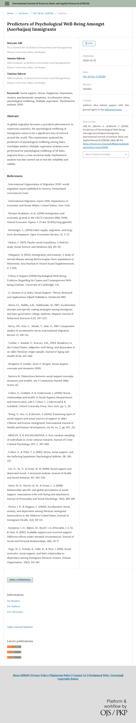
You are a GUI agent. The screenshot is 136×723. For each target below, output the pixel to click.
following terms (113, 109)
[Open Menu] (7, 3)
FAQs (106, 675)
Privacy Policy (39, 675)
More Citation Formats (97, 154)
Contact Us (79, 675)
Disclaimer (94, 675)
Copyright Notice (68, 678)
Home (10, 13)
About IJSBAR (21, 675)
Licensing (117, 675)
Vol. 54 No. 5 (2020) (43, 13)
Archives (23, 13)
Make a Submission (20, 579)
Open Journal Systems (20, 627)
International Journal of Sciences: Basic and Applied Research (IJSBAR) (50, 3)
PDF (90, 43)
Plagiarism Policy (60, 675)
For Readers (13, 600)
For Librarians (15, 611)
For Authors (13, 606)
